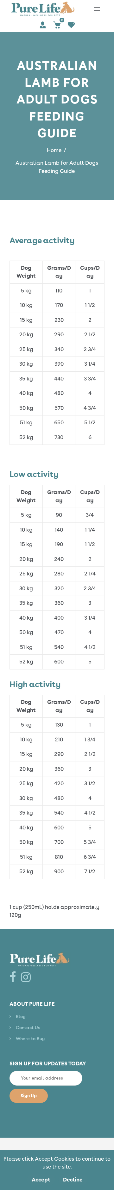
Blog (21, 1016)
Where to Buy (30, 1038)
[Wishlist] (71, 24)
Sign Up (29, 1095)
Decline (73, 1179)
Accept (41, 1179)
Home (54, 150)
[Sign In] (42, 24)
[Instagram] (27, 977)
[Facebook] (14, 977)
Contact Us (28, 1027)
